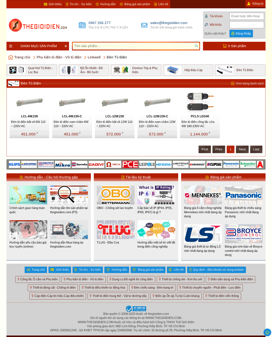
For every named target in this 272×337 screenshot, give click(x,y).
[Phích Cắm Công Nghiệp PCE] (124, 164)
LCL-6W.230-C (72, 116)
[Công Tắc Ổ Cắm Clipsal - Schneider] (208, 164)
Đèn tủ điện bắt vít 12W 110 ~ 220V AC (114, 123)
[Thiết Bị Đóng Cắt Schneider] (242, 164)
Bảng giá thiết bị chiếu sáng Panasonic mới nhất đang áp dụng (243, 212)
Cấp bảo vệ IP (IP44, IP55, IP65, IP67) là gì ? (154, 210)
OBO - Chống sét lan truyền (115, 208)
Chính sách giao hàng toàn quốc (27, 210)
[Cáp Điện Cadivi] (91, 164)
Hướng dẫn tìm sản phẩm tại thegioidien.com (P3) (69, 210)
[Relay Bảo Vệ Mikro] (57, 164)
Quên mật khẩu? (215, 33)
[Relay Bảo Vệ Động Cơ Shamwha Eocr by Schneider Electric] (74, 164)
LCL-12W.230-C (157, 116)
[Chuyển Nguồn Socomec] (23, 164)
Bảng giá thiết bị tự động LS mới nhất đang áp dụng (202, 248)
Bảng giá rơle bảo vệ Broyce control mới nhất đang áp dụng (243, 250)
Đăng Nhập (243, 33)
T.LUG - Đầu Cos (108, 242)
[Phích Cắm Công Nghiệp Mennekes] (192, 164)
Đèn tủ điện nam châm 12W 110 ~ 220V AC (157, 123)
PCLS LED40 (200, 116)
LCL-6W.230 (29, 116)
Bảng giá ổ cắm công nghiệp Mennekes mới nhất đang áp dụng (203, 212)
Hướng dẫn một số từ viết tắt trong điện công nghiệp (156, 244)
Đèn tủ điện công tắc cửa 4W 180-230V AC (198, 123)
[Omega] (107, 164)
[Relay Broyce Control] (40, 164)
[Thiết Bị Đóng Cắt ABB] (259, 164)
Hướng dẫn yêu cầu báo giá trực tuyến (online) (27, 244)
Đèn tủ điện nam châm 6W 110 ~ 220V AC (71, 123)
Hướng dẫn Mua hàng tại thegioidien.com (66, 244)
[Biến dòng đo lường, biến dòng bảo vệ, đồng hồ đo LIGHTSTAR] (175, 164)
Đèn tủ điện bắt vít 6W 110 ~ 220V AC (28, 123)
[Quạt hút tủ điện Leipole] (141, 164)
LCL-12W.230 (114, 116)
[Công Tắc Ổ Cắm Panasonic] (225, 164)
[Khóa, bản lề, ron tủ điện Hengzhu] (158, 164)
